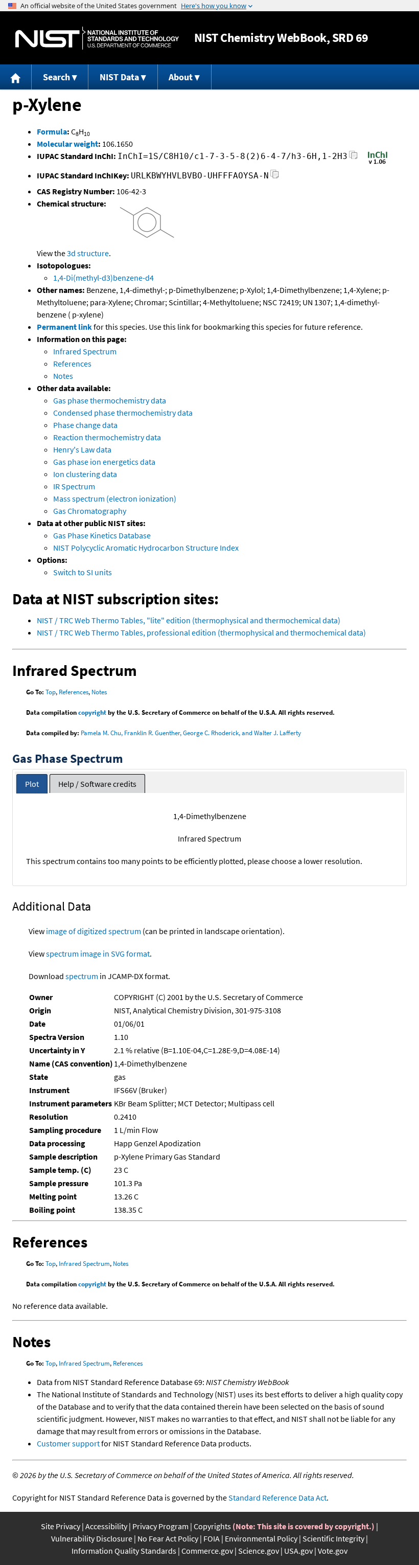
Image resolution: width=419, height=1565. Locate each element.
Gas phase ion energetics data (104, 462)
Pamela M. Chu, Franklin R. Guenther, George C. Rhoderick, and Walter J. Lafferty (191, 733)
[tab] (32, 784)
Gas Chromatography (89, 511)
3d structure (88, 253)
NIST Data (119, 77)
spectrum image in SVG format (98, 953)
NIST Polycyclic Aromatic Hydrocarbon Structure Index (146, 547)
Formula (52, 131)
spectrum (81, 976)
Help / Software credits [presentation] (97, 784)
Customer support (68, 1443)
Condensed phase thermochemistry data (123, 412)
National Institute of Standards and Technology (97, 38)
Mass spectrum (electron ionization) (114, 498)
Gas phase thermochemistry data (109, 400)
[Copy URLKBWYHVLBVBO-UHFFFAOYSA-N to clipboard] (274, 177)
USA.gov (298, 1551)
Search (56, 77)
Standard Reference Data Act (277, 1497)
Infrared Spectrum (85, 351)
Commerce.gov (207, 1551)
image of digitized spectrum (93, 931)
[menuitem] (16, 76)
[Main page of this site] (16, 76)
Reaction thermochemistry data (107, 437)
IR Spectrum (74, 486)
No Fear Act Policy (167, 1538)
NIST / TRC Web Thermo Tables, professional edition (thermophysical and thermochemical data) (201, 632)
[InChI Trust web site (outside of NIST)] (377, 163)
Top (50, 692)
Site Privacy (60, 1526)
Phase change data (85, 425)
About (181, 77)
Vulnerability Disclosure (91, 1538)
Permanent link (64, 327)
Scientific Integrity (333, 1538)
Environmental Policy (261, 1538)
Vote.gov (332, 1551)
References (72, 363)
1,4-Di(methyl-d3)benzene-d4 (103, 278)
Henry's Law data (82, 449)
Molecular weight (67, 144)
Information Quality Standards (124, 1551)
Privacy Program (160, 1526)
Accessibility (106, 1526)
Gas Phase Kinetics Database (102, 535)
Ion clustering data (85, 474)
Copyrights (212, 1526)
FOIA (211, 1538)
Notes (63, 376)
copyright (92, 712)
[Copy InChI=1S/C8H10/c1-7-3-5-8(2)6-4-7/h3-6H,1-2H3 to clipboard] (353, 158)
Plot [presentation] (32, 784)
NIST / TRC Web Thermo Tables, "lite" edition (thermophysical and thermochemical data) (188, 620)
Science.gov (258, 1551)
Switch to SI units (82, 572)
